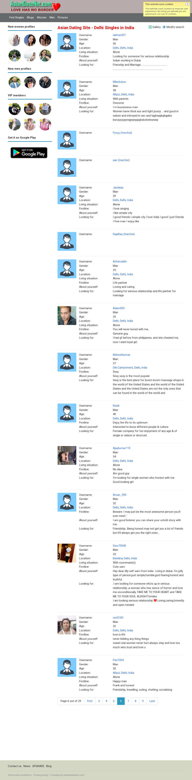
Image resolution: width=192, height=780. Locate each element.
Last (152, 701)
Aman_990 (119, 495)
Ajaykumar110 (121, 448)
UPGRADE (38, 766)
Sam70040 (119, 545)
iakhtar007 (119, 35)
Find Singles (16, 17)
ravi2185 (118, 617)
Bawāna (118, 558)
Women (41, 17)
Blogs (30, 17)
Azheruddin (120, 261)
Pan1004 (118, 660)
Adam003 (119, 308)
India (130, 48)
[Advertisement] (30, 217)
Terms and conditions (20, 775)
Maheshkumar (121, 354)
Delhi (116, 48)
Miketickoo (119, 82)
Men (52, 17)
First (89, 701)
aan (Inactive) (121, 160)
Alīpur (116, 94)
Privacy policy (40, 775)
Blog (49, 766)
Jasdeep (118, 187)
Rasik (116, 405)
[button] (187, 4)
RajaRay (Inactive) (124, 234)
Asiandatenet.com (74, 775)
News (26, 766)
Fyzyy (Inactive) (122, 132)
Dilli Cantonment (123, 367)
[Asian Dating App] (29, 146)
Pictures (63, 17)
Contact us (15, 766)
